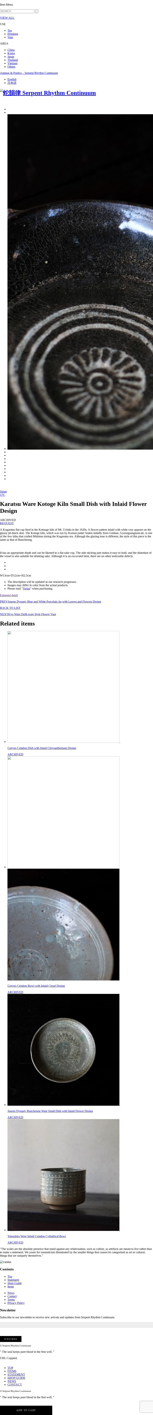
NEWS (11, 1381)
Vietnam (12, 63)
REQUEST (7, 523)
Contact (12, 1296)
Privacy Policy (16, 1303)
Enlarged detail (9, 595)
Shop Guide (14, 1283)
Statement (13, 1279)
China (11, 49)
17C (2, 494)
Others (11, 66)
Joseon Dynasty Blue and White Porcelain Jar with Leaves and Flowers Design (50, 601)
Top (9, 1276)
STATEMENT (16, 1374)
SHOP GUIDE (16, 1377)
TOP (10, 1367)
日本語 (11, 82)
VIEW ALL (7, 17)
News (10, 1292)
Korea (11, 53)
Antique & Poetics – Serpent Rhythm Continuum (29, 73)
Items (10, 1286)
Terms (26, 588)
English (11, 79)
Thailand (12, 59)
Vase (10, 37)
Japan (10, 56)
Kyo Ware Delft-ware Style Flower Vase (28, 614)
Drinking (12, 33)
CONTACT (14, 1384)
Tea (9, 30)
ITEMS (11, 1371)
